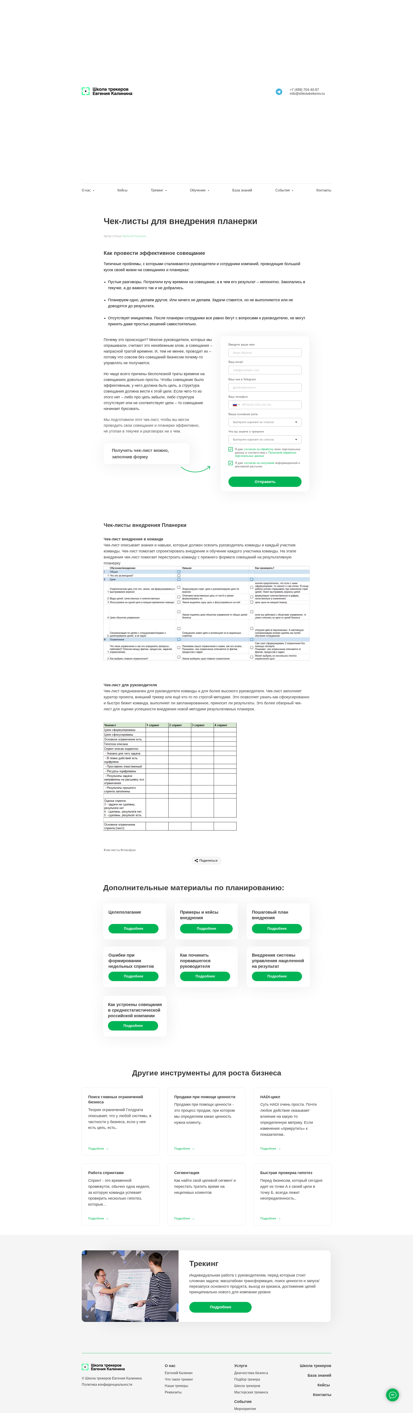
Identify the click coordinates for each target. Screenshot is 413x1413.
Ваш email (235, 362)
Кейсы (122, 190)
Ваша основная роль (243, 414)
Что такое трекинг (179, 1379)
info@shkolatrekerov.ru (307, 93)
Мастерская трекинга (251, 1392)
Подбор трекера (247, 1379)
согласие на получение (259, 463)
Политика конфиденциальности (107, 1384)
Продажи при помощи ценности (204, 1097)
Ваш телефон (238, 396)
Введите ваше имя (241, 344)
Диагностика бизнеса (251, 1373)
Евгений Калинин (134, 236)
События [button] (283, 190)
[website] (279, 92)
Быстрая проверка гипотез (286, 1173)
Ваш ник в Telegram (242, 379)
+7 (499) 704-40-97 (304, 90)
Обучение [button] (198, 190)
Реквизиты (173, 1392)
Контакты (323, 190)
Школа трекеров (247, 1386)
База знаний (242, 190)
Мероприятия (245, 1409)
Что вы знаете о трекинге (246, 431)
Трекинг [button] (157, 190)
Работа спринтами (106, 1173)
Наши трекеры (176, 1386)
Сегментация (186, 1173)
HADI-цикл (270, 1097)
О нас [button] (87, 190)
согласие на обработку (259, 449)
